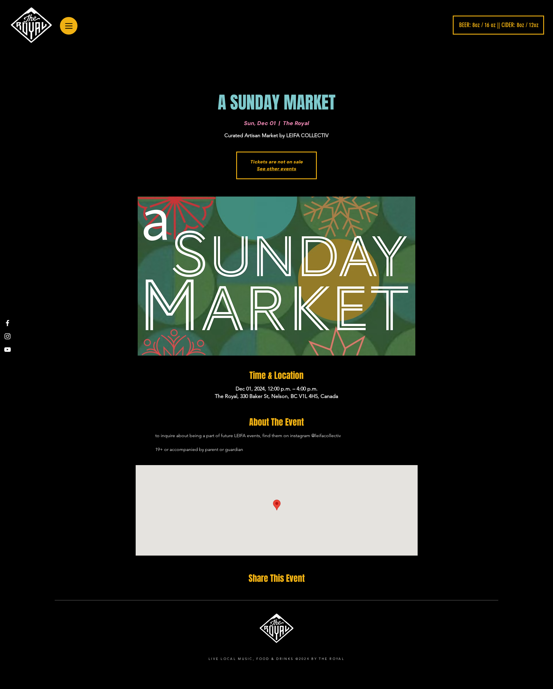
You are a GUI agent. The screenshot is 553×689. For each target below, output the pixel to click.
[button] (498, 25)
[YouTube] (7, 350)
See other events (276, 169)
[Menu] (68, 26)
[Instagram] (7, 336)
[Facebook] (7, 323)
